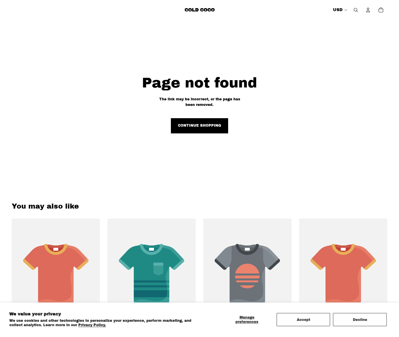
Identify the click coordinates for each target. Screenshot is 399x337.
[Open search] (355, 10)
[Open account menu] (368, 10)
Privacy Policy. (92, 325)
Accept (303, 320)
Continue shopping (199, 125)
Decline (360, 320)
